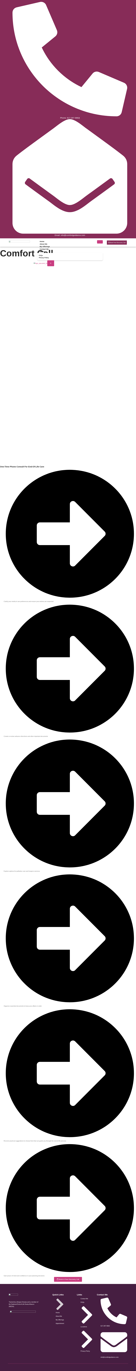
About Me (43, 244)
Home (42, 241)
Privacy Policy (44, 257)
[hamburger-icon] (100, 242)
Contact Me (44, 249)
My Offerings (45, 246)
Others (42, 252)
